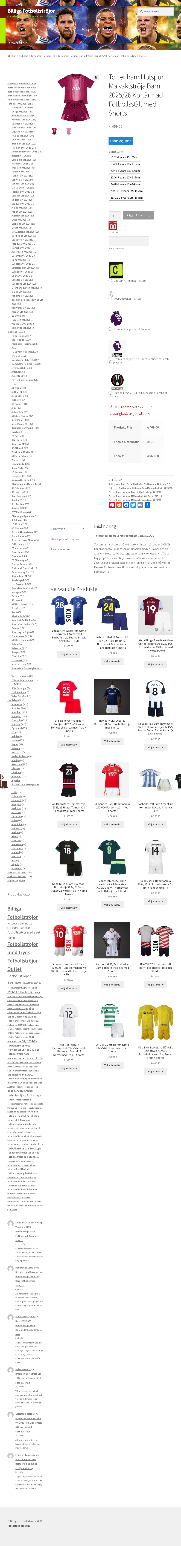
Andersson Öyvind (25, 1316)
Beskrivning (58, 528)
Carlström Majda (24, 1413)
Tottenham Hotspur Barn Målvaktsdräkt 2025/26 (145, 488)
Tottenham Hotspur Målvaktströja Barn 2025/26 (135, 500)
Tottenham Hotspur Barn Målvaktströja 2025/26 (135, 492)
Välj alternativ (69, 654)
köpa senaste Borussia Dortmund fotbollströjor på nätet (25, 1107)
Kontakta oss (106, 29)
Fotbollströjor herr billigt (18, 928)
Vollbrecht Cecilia (25, 1267)
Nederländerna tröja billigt (19, 1197)
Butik (22, 29)
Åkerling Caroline (24, 1222)
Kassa (35, 29)
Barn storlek (116, 151)
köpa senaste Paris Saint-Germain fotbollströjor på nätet (23, 1161)
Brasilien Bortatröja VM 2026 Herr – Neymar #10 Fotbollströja (28, 1378)
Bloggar (87, 29)
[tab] (69, 529)
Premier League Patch (132, 329)
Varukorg (70, 29)
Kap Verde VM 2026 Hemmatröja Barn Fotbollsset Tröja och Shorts (29, 1231)
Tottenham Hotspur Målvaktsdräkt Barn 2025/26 (135, 496)
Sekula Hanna (23, 1369)
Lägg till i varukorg (138, 215)
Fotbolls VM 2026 (17, 43)
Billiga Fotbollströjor (31, 10)
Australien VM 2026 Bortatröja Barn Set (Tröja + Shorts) (26, 1464)
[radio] (124, 157)
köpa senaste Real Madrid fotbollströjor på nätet (21, 1169)
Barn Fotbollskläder (132, 484)
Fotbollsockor (127, 298)
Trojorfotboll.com (18, 1525)
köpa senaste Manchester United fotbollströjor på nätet (24, 1153)
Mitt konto (52, 29)
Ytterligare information (65, 539)
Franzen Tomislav (25, 1455)
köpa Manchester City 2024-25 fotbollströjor (22, 1041)
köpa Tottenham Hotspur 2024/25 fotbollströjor (21, 1185)
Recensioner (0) (60, 549)
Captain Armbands (130, 280)
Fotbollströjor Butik (19, 923)
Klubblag (23, 55)
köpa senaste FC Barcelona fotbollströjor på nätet (23, 1120)
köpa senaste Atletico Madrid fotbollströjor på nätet (24, 1099)
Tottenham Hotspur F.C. (43, 55)
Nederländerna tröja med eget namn (23, 1201)
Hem (10, 29)
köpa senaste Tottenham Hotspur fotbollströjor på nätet (22, 1177)
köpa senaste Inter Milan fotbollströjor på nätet (23, 1128)
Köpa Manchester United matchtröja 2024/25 (25, 1058)
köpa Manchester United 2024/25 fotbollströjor (23, 1050)
